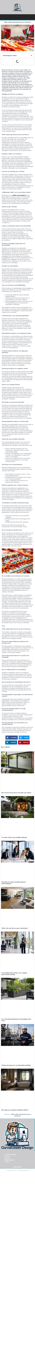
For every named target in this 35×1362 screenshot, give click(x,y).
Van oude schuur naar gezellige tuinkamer (14, 837)
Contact (6, 1161)
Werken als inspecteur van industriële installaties (16, 1065)
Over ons (7, 1158)
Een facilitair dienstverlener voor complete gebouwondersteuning (14, 973)
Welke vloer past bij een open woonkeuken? (14, 928)
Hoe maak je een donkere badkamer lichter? (14, 1110)
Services (6, 1156)
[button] (17, 16)
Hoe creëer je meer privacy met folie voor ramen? (16, 792)
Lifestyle (6, 1114)
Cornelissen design (10, 1154)
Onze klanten (17, 1167)
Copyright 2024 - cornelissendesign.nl (17, 1170)
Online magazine (9, 1160)
